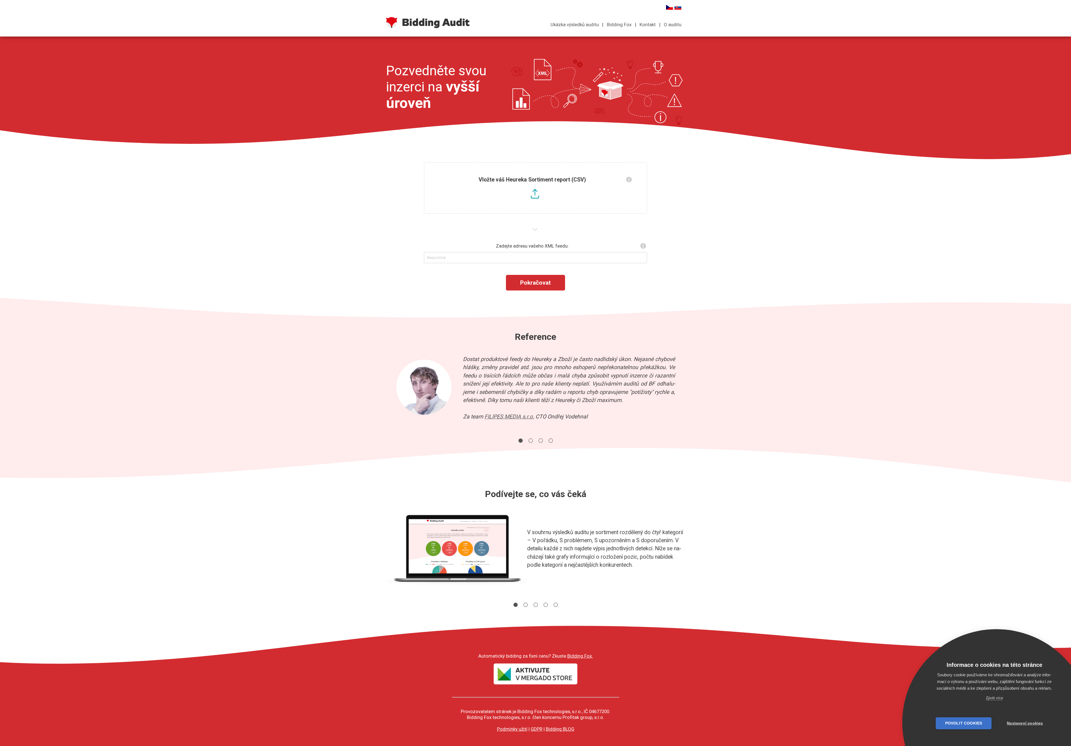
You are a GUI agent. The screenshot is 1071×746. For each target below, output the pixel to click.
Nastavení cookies (1025, 723)
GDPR (536, 729)
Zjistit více (994, 698)
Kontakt (648, 24)
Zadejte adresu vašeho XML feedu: (532, 246)
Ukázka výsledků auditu (575, 24)
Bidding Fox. (580, 656)
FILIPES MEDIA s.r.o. (509, 416)
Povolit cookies (963, 723)
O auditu (672, 24)
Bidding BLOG (560, 729)
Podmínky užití (512, 729)
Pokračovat (535, 282)
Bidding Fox (619, 24)
